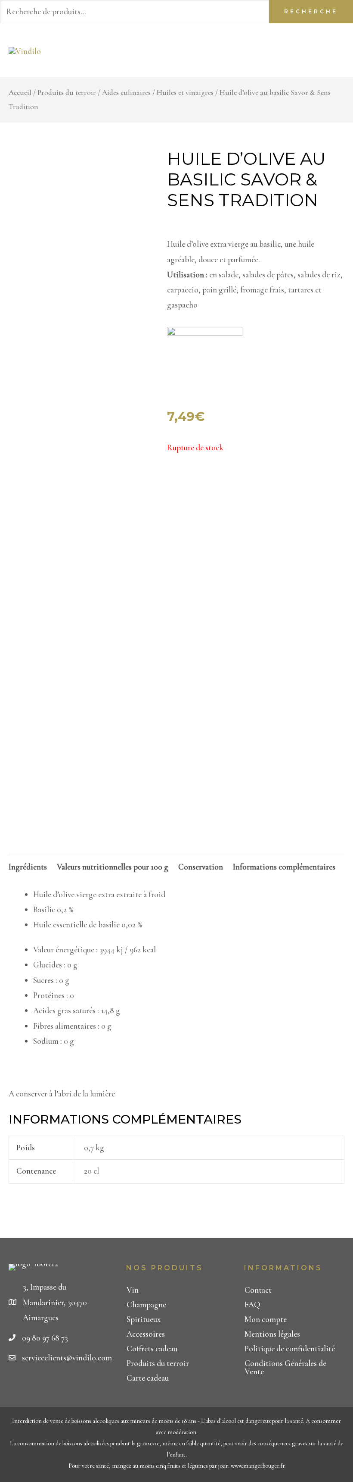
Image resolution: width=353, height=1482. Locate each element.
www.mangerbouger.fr (258, 1465)
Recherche (311, 11)
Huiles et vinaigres (185, 92)
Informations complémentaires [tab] (284, 867)
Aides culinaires (126, 92)
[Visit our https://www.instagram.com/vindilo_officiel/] (42, 1386)
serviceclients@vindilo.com (67, 1358)
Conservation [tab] (200, 867)
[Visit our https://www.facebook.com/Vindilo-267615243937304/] (12, 1386)
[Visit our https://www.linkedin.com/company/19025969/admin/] (27, 1386)
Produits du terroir (66, 92)
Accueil (20, 92)
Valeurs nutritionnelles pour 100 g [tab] (112, 867)
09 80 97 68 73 (45, 1338)
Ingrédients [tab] (28, 867)
